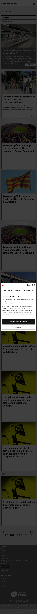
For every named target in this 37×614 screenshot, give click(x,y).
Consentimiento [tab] (7, 290)
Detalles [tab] (17, 290)
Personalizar (17, 327)
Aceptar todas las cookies (18, 321)
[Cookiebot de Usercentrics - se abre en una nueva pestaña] (27, 285)
